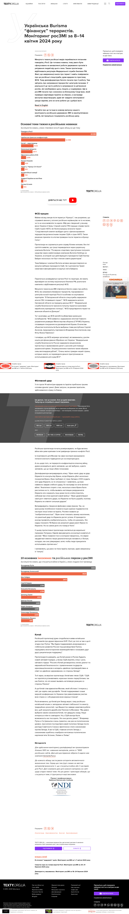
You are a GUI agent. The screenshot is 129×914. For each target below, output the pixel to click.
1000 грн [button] (59, 425)
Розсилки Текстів (37, 892)
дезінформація (72, 833)
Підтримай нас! (76, 885)
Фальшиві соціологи (58, 890)
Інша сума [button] (70, 425)
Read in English (41, 105)
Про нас (34, 885)
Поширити (39, 55)
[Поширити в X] (48, 55)
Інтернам (54, 896)
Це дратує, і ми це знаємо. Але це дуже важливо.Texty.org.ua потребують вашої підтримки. (55, 401)
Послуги (54, 887)
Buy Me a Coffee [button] (54, 435)
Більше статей (41, 857)
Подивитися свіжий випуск (112, 65)
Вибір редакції (36, 894)
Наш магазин (75, 887)
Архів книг (74, 894)
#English (34, 896)
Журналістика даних (58, 885)
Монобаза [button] (69, 435)
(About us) (40, 885)
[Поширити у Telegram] (52, 55)
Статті (34, 887)
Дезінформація (56, 892)
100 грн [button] (39, 425)
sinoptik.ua (106, 276)
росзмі (62, 833)
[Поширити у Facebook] (45, 55)
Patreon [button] (39, 435)
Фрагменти (35, 890)
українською (19, 905)
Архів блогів (75, 892)
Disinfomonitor (56, 894)
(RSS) (37, 887)
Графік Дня (74, 890)
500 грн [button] (49, 425)
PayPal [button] (80, 435)
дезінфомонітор (52, 833)
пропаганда (40, 833)
